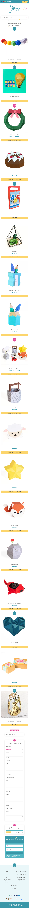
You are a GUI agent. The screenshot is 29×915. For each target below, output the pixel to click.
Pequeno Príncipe (9, 808)
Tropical (7, 816)
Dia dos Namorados (10, 771)
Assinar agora (14, 852)
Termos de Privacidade (11, 856)
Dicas (7, 871)
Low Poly (7, 797)
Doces (7, 780)
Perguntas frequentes (21, 874)
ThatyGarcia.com (14, 865)
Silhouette (7, 874)
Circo (7, 763)
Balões (7, 752)
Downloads (21, 880)
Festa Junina (8, 783)
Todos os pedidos (21, 879)
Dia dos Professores (10, 777)
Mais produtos (14, 730)
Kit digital (8, 794)
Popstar (7, 811)
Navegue (8, 1)
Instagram (14, 887)
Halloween (8, 791)
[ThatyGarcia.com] (14, 9)
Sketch (7, 814)
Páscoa (7, 805)
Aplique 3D (8, 746)
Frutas (7, 788)
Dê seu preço (14, 62)
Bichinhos (8, 757)
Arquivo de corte (10, 749)
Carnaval (8, 760)
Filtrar (8, 832)
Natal (7, 802)
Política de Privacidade (21, 871)
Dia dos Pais (8, 774)
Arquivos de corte (7, 879)
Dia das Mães (9, 769)
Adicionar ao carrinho (14, 140)
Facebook (14, 888)
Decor (7, 766)
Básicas (7, 755)
